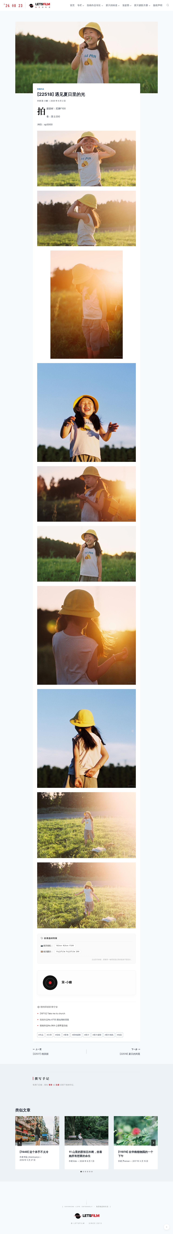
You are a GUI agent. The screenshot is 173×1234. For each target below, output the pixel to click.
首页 (72, 5)
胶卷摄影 (76, 1035)
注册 (57, 1085)
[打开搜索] (168, 5)
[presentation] (37, 1130)
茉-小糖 (44, 101)
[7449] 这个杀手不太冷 (34, 1151)
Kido (75, 1161)
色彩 (119, 1035)
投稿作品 (40, 89)
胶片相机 (109, 1035)
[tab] (81, 1171)
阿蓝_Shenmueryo (31, 1157)
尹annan (126, 1161)
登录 (50, 1085)
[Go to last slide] (19, 1143)
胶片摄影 (97, 1035)
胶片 (49, 951)
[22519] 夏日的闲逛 (130, 1051)
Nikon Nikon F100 (65, 946)
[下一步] (153, 1143)
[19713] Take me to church (52, 1013)
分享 (49, 1035)
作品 (46, 1019)
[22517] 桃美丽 (41, 1051)
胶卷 (66, 1035)
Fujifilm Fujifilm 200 (67, 952)
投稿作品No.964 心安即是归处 (54, 1025)
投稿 (42, 1019)
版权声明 (157, 5)
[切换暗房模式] (167, 1227)
